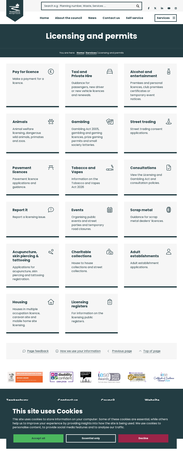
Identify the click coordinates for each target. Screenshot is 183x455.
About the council (68, 18)
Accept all (38, 438)
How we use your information (80, 351)
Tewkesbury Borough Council (14, 11)
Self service (134, 18)
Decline (143, 438)
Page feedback (38, 351)
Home (44, 18)
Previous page (122, 351)
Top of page (151, 351)
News (92, 18)
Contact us (111, 18)
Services (163, 18)
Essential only (91, 438)
